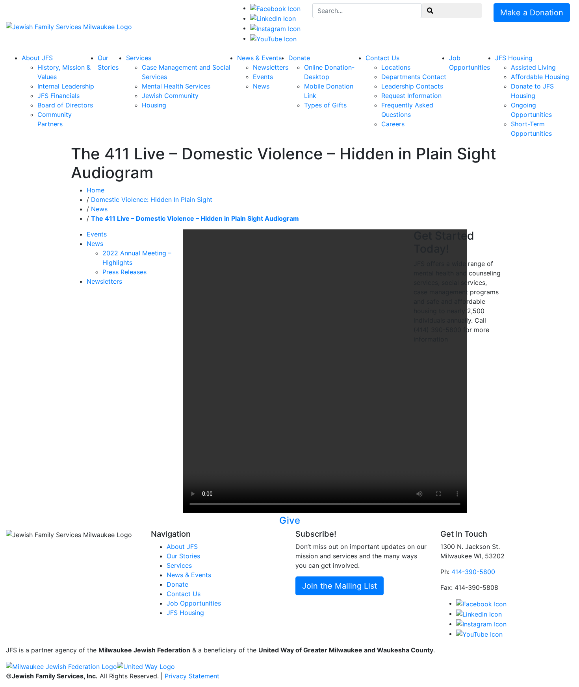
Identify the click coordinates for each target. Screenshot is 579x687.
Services (138, 58)
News (261, 86)
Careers (393, 124)
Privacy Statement (192, 676)
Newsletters (270, 67)
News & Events (259, 58)
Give (289, 520)
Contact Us (382, 58)
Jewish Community (170, 96)
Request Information (411, 96)
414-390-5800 (473, 572)
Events (263, 77)
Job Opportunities (194, 603)
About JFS (37, 58)
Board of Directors (65, 105)
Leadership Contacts (412, 86)
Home (95, 190)
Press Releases (124, 272)
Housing (154, 105)
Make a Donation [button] (531, 12)
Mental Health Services (176, 86)
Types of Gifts (325, 105)
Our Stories (183, 556)
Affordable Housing (540, 77)
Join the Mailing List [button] (339, 586)
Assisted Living (533, 67)
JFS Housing (514, 58)
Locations (395, 67)
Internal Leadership (65, 86)
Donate (299, 58)
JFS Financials (58, 96)
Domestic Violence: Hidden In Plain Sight (151, 199)
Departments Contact (413, 77)
